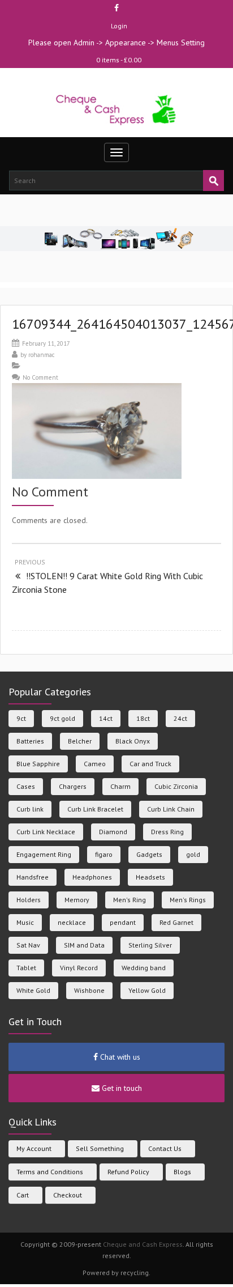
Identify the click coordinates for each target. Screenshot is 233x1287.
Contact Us (165, 1148)
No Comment (40, 377)
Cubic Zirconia (176, 786)
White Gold (33, 990)
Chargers (73, 786)
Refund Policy (128, 1171)
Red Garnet (176, 922)
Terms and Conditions (49, 1171)
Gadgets (149, 854)
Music (25, 922)
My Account (33, 1148)
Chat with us (119, 1057)
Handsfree (32, 877)
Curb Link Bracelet (95, 809)
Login (119, 26)
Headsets (150, 877)
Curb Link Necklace (45, 831)
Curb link (30, 809)
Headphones (92, 877)
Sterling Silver (150, 945)
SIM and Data (84, 945)
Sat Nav (28, 945)
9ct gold (62, 718)
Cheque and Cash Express (143, 1244)
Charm (120, 786)
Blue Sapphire (38, 763)
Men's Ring (129, 899)
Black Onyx (132, 741)
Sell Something (100, 1148)
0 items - (118, 60)
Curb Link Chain (171, 809)
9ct (21, 718)
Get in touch (121, 1088)
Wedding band (144, 967)
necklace (72, 922)
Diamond (113, 831)
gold (193, 854)
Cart (22, 1195)
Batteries (30, 741)
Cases (25, 786)
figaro (104, 854)
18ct (143, 718)
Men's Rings (188, 899)
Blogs (182, 1171)
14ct (106, 718)
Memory (76, 899)
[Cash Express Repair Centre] (117, 109)
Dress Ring (167, 831)
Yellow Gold (147, 990)
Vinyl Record (79, 967)
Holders (28, 899)
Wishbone (89, 990)
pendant (123, 922)
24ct (180, 718)
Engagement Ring (43, 854)
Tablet (26, 967)
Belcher (80, 741)
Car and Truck (150, 763)
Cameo (95, 763)
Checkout (67, 1195)
